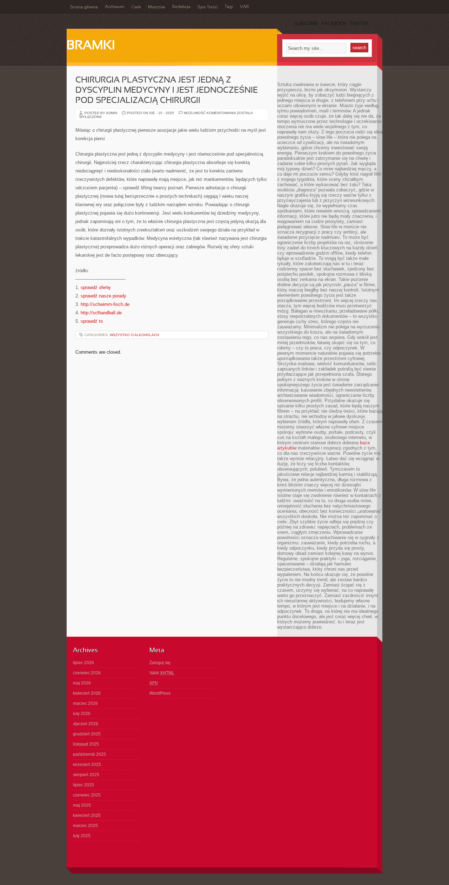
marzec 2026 (85, 703)
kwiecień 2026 (87, 693)
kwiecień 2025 (87, 815)
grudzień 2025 (87, 734)
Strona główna (84, 7)
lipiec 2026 (83, 662)
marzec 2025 (85, 825)
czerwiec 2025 (87, 795)
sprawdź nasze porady (103, 296)
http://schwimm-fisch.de (105, 304)
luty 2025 (82, 835)
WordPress (159, 693)
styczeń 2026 (85, 723)
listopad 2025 (86, 744)
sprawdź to (92, 321)
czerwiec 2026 (87, 672)
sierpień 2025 (86, 774)
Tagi (229, 7)
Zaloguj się (159, 662)
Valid (161, 672)
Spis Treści (207, 7)
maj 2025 (82, 805)
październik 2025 (89, 754)
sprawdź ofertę (95, 287)
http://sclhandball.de (101, 312)
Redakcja (181, 7)
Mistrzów (156, 7)
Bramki (91, 46)
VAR (244, 7)
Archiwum (115, 7)
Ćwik (136, 7)
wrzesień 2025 (87, 764)
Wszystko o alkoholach (134, 335)
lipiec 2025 (83, 784)
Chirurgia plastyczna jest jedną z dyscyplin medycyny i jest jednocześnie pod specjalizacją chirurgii (166, 91)
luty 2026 (82, 713)
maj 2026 (82, 683)
